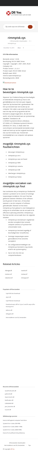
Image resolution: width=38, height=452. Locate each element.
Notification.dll (9, 400)
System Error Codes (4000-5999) (12, 430)
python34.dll (8, 394)
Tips (29, 445)
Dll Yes (13, 449)
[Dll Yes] (19, 13)
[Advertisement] (11, 352)
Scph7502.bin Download (13, 301)
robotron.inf (9, 278)
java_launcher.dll (10, 406)
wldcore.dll (9, 310)
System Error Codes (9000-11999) (12, 426)
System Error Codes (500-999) (11, 423)
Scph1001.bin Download (13, 293)
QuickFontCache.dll (10, 391)
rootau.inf (24, 274)
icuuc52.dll (8, 410)
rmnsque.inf (25, 278)
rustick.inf (24, 270)
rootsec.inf (8, 274)
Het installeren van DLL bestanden (16, 317)
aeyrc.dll (8, 297)
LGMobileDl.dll (9, 403)
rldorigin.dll (8, 270)
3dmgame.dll (9, 314)
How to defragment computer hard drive (15, 420)
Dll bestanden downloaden (18, 41)
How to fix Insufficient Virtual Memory (14, 433)
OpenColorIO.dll (9, 397)
